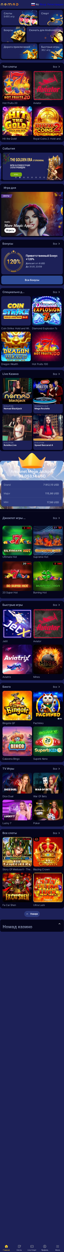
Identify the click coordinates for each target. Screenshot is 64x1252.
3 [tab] (24, 177)
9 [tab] (48, 177)
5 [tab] (32, 177)
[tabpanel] (32, 166)
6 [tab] (36, 177)
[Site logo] (9, 4)
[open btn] (59, 924)
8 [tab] (44, 177)
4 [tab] (28, 177)
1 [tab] (16, 177)
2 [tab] (20, 177)
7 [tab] (40, 177)
